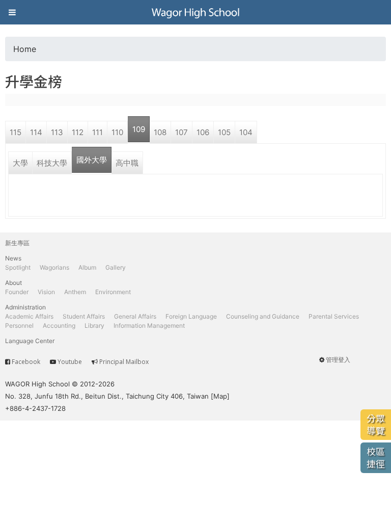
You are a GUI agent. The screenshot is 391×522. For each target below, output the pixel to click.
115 (15, 132)
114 (36, 132)
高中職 (127, 163)
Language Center (29, 341)
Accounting (59, 325)
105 (224, 132)
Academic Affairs (29, 316)
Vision (46, 292)
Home (24, 49)
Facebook (26, 361)
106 (203, 132)
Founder (17, 292)
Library (94, 325)
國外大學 (91, 160)
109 (138, 129)
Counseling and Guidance (262, 316)
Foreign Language (191, 316)
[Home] (195, 12)
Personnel (19, 325)
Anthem (75, 292)
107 (181, 132)
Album (87, 267)
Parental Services (334, 316)
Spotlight (18, 267)
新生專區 (17, 243)
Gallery (115, 267)
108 (160, 132)
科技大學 (52, 163)
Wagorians (54, 267)
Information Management (149, 325)
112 (77, 132)
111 (97, 132)
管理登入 (338, 359)
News (13, 258)
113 (57, 132)
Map (220, 396)
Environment (113, 292)
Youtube (70, 361)
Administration (25, 307)
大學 (20, 163)
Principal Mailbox (124, 361)
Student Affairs (84, 316)
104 (246, 132)
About (13, 282)
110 (117, 132)
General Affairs (135, 316)
